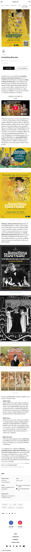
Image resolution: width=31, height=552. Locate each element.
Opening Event (11, 507)
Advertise (15, 536)
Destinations (14, 5)
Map (2, 490)
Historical (20, 504)
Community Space (20, 507)
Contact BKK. (15, 542)
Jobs (15, 534)
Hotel (2, 5)
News (19, 5)
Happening (25, 5)
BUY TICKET (8, 68)
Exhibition (4, 507)
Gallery (15, 504)
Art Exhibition (4, 54)
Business (15, 539)
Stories (7, 5)
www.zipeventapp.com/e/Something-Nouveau (13, 463)
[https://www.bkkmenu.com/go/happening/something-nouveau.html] (15, 513)
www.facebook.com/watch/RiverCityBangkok (12, 467)
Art (10, 504)
